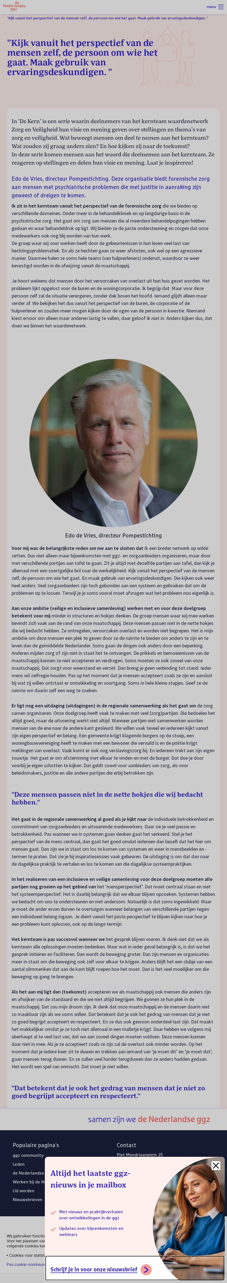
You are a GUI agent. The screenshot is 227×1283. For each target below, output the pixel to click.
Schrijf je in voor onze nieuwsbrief (93, 1269)
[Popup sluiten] (215, 1165)
